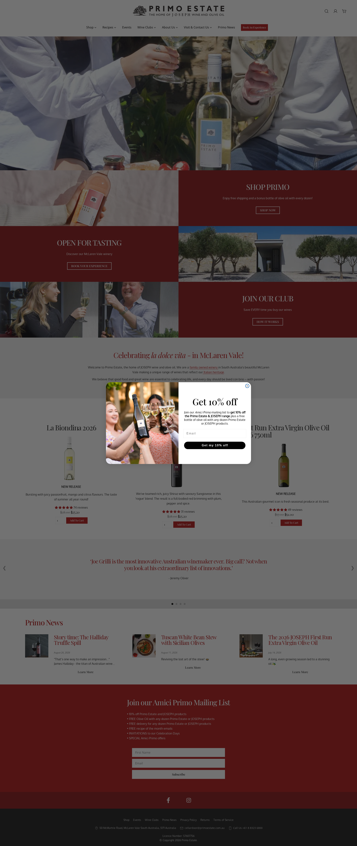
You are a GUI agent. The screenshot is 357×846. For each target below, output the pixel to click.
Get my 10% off (215, 445)
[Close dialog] (247, 386)
